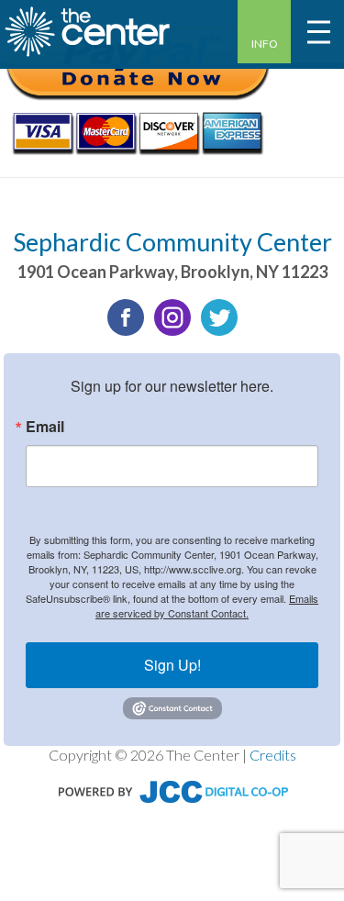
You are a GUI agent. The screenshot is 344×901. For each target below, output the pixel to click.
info (264, 43)
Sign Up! (172, 664)
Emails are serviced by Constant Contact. (206, 605)
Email (45, 426)
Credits (273, 754)
